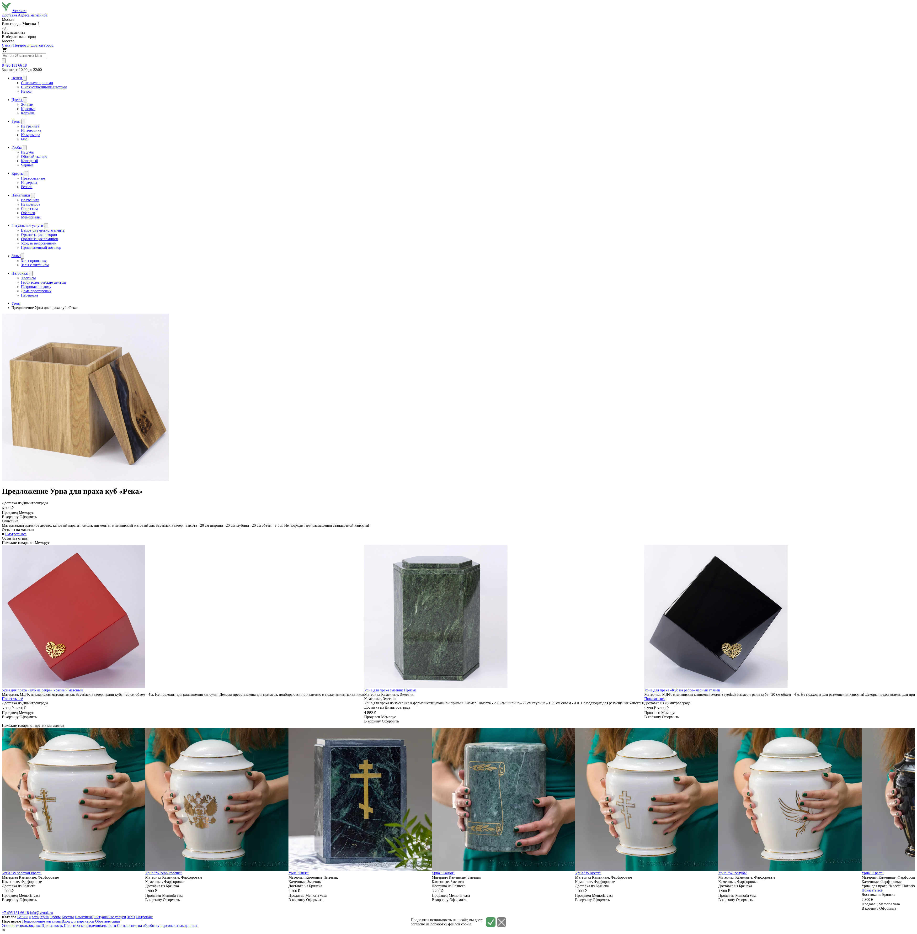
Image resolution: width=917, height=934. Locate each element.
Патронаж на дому (36, 287)
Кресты (68, 917)
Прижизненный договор (41, 247)
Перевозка (29, 295)
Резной (26, 187)
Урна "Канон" (443, 873)
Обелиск (28, 213)
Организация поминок (39, 239)
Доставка (9, 15)
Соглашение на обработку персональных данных (157, 925)
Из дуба (27, 152)
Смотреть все (16, 534)
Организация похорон (39, 235)
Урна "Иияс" (298, 873)
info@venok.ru (41, 913)
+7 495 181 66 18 (15, 913)
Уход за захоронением (38, 243)
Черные (27, 165)
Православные (33, 178)
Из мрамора (30, 135)
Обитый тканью (34, 156)
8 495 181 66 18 (14, 65)
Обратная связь (107, 921)
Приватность (52, 925)
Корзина (28, 113)
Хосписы (28, 278)
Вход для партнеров (78, 921)
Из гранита (30, 126)
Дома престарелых (36, 291)
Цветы (34, 917)
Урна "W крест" (588, 873)
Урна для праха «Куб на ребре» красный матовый (42, 690)
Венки (22, 917)
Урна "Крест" (873, 873)
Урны (44, 917)
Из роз (26, 91)
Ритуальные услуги (110, 917)
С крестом (29, 209)
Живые (27, 104)
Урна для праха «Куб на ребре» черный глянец (682, 690)
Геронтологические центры (43, 282)
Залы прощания (34, 261)
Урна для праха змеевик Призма (390, 690)
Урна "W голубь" (732, 873)
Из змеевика (31, 130)
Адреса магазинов (33, 15)
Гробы (55, 917)
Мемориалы (31, 217)
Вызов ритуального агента (42, 230)
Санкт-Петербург (16, 45)
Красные (28, 109)
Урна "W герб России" (163, 873)
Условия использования (21, 925)
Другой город (42, 45)
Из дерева (29, 182)
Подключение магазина (41, 921)
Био (24, 139)
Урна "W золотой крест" (22, 873)
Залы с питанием (35, 265)
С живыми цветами (37, 83)
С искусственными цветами (44, 87)
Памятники (84, 917)
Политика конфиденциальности (90, 925)
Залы (131, 917)
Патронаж (144, 917)
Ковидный (29, 161)
